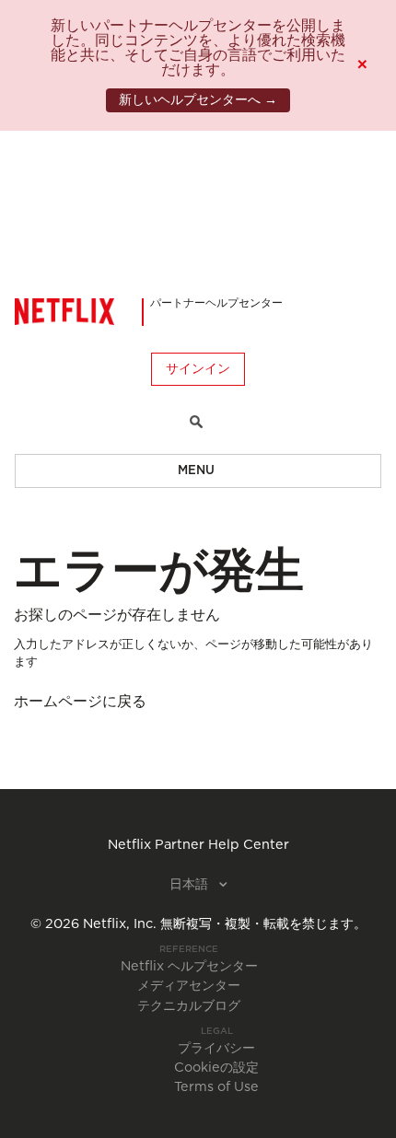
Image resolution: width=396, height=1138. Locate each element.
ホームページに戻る (80, 701)
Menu (196, 471)
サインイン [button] (198, 369)
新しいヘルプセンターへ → (198, 100)
